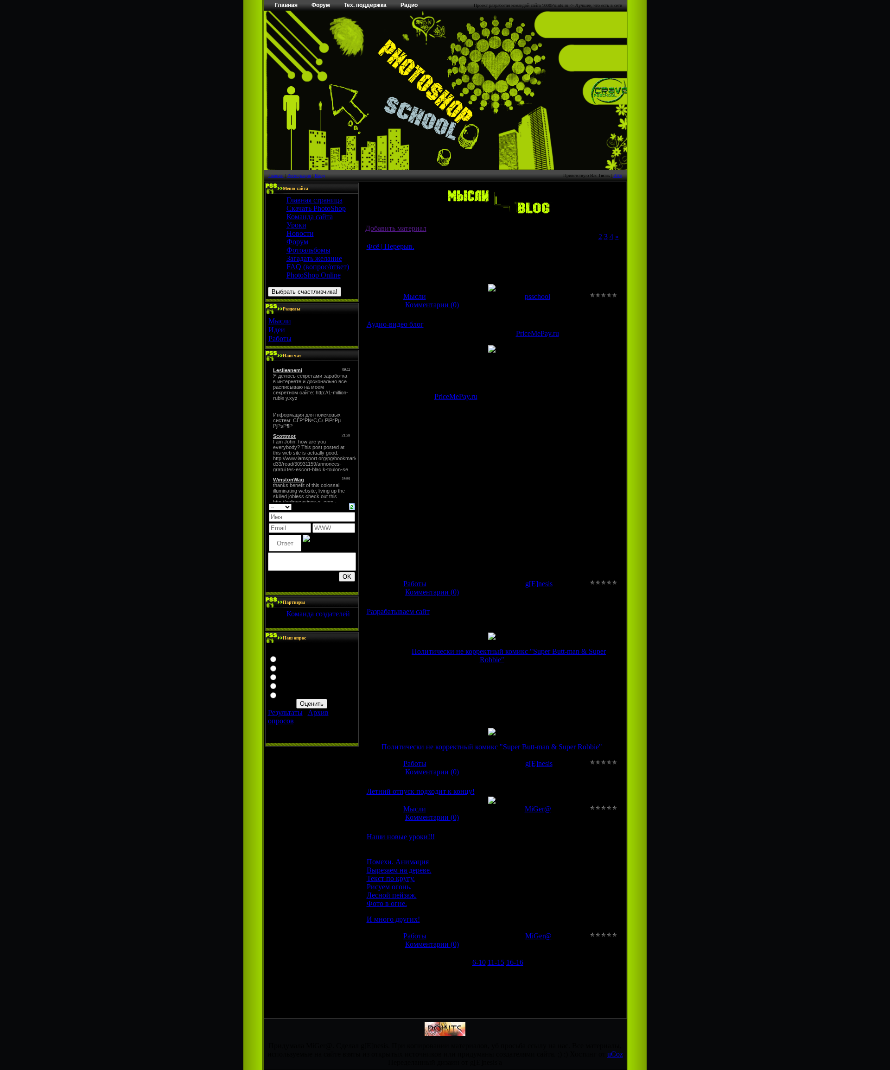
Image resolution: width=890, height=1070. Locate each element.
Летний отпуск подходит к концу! (421, 791)
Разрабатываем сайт (398, 611)
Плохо (289, 685)
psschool (537, 296)
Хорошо (292, 667)
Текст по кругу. (391, 878)
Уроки (296, 225)
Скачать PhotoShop (316, 208)
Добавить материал (395, 228)
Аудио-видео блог (395, 324)
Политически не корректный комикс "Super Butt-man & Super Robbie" (491, 747)
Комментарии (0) (432, 305)
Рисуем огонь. (389, 887)
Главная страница (314, 200)
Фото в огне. (387, 903)
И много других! (393, 919)
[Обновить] (352, 506)
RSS (617, 175)
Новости (300, 233)
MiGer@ (538, 809)
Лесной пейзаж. (392, 895)
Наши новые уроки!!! (401, 837)
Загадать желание (314, 258)
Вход (320, 175)
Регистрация (299, 175)
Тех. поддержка (365, 5)
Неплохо (293, 676)
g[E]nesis (539, 584)
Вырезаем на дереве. (399, 870)
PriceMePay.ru (537, 333)
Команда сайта (309, 217)
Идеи (276, 330)
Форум (321, 5)
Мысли (279, 321)
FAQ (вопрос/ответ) (317, 267)
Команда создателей (318, 614)
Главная (286, 5)
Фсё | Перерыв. (390, 246)
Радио (409, 5)
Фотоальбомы (308, 250)
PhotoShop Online (313, 275)
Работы (280, 338)
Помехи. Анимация (398, 862)
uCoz (615, 1054)
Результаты (285, 712)
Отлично (294, 658)
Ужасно (292, 694)
